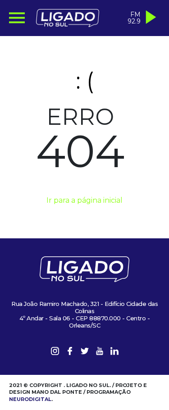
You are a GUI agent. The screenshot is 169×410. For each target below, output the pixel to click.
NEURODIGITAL (30, 399)
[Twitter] (85, 352)
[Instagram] (55, 352)
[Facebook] (70, 352)
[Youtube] (100, 352)
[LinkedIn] (114, 352)
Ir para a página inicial (84, 200)
